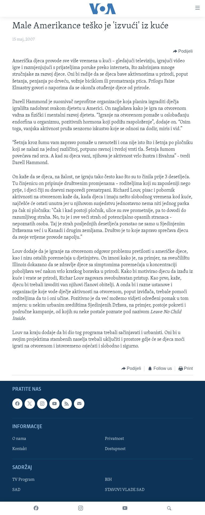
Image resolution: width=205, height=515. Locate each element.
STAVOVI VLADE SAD (124, 490)
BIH (108, 480)
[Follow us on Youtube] (54, 403)
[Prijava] (79, 403)
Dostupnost (115, 449)
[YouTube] (125, 508)
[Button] (183, 51)
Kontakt (19, 449)
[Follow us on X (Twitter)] (30, 403)
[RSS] (67, 403)
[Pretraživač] (169, 508)
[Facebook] (36, 508)
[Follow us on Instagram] (42, 403)
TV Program (23, 480)
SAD (16, 490)
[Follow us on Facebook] (17, 403)
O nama (19, 439)
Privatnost (114, 439)
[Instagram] (80, 508)
